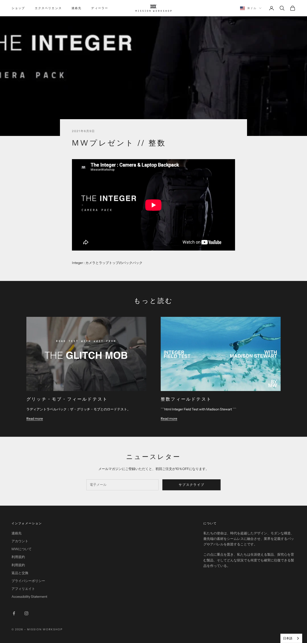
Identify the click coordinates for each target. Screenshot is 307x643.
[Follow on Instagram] (26, 613)
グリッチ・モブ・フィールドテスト (67, 399)
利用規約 (18, 557)
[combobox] (291, 638)
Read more (34, 418)
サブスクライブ (191, 484)
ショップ (18, 8)
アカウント (20, 541)
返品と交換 (20, 573)
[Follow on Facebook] (14, 613)
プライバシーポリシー (28, 581)
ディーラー (99, 8)
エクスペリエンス (48, 8)
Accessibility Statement (29, 596)
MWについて (22, 549)
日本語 (287, 638)
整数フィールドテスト (186, 399)
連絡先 (76, 8)
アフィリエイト (23, 589)
